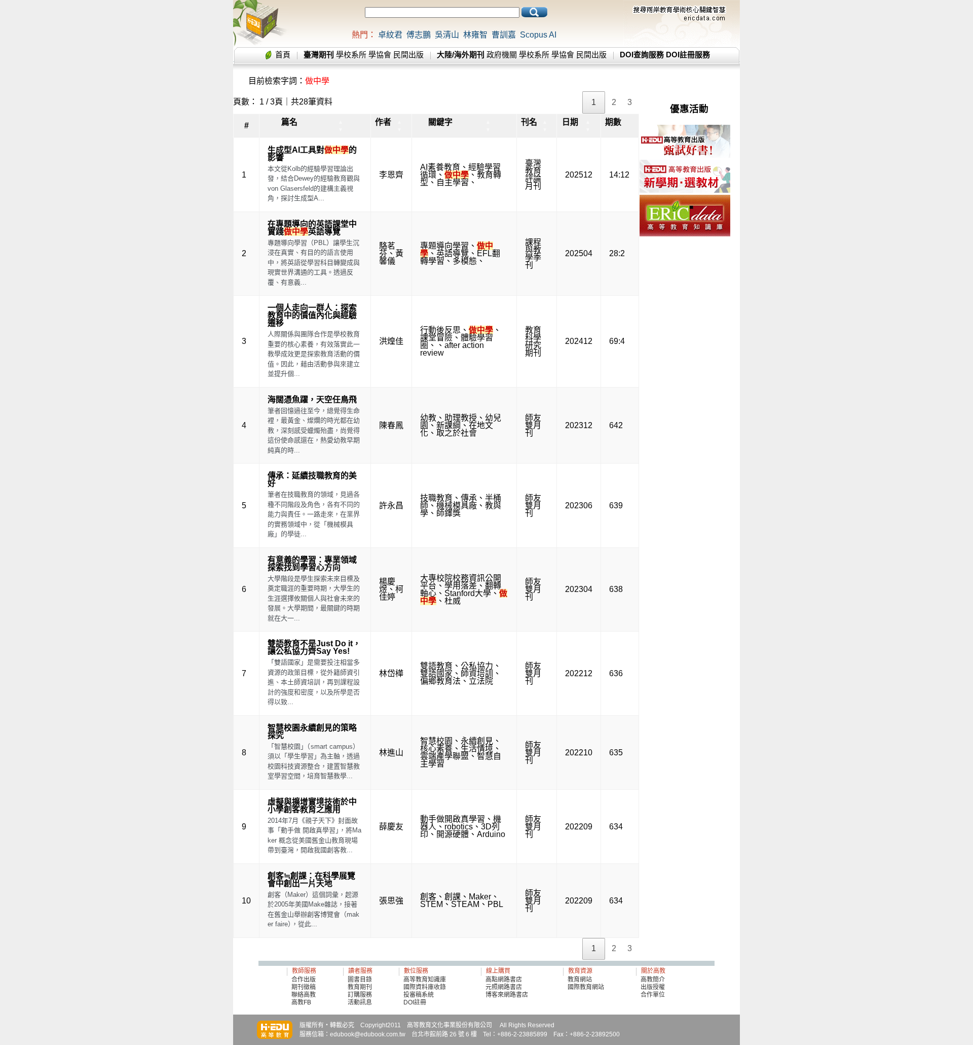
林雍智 (475, 34)
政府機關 (501, 54)
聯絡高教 (303, 994)
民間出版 (408, 54)
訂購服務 (360, 994)
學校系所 (351, 54)
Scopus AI (538, 34)
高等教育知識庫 (424, 979)
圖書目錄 (360, 979)
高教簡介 (653, 979)
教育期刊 (360, 987)
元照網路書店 (503, 987)
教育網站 (580, 979)
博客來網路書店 (506, 994)
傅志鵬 (418, 34)
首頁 (282, 54)
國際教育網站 (586, 987)
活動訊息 (360, 1002)
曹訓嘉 (504, 34)
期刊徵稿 (303, 987)
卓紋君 (390, 34)
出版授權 (653, 987)
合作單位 (653, 994)
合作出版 (303, 979)
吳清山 (447, 34)
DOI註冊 (414, 1002)
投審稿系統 (418, 994)
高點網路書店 (504, 979)
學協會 (379, 54)
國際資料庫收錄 (424, 987)
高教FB (301, 1002)
